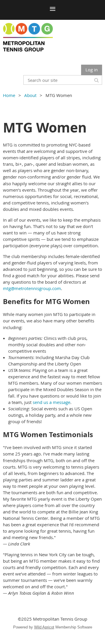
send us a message (51, 402)
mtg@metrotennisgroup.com (32, 288)
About (30, 95)
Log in (91, 70)
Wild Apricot (44, 627)
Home (9, 95)
